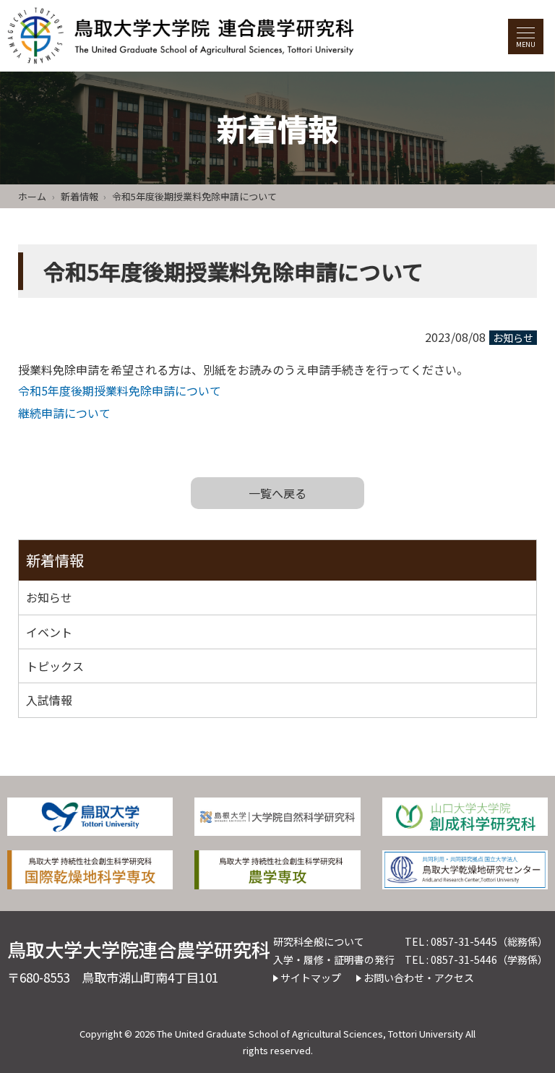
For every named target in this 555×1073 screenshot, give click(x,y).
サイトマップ (310, 977)
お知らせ (513, 337)
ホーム (32, 196)
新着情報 (79, 196)
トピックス (55, 666)
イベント (49, 632)
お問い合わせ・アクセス (418, 977)
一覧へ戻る (277, 493)
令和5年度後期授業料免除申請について (119, 390)
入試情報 (49, 700)
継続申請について (64, 413)
